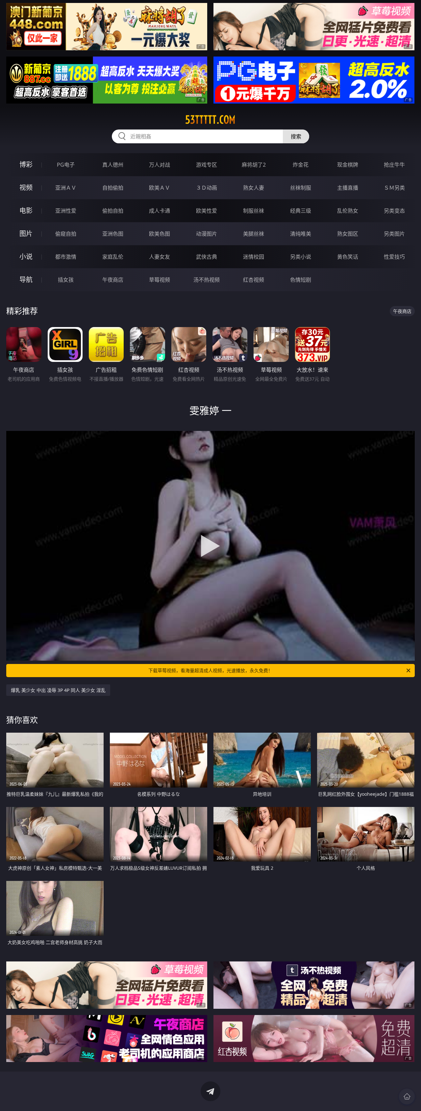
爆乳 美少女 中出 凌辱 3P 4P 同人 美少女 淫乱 (58, 690)
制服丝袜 (253, 210)
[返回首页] (407, 1096)
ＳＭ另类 (394, 187)
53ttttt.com (210, 119)
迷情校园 (253, 256)
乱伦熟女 (347, 210)
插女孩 (66, 279)
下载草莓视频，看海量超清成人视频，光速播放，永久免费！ (210, 670)
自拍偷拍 (112, 187)
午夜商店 (112, 279)
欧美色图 (159, 233)
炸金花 (301, 164)
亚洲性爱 (65, 210)
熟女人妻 (253, 187)
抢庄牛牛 (394, 164)
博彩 (26, 164)
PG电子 (66, 164)
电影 (26, 210)
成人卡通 (159, 210)
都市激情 (65, 256)
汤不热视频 (206, 279)
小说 (26, 256)
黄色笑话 (347, 256)
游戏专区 (206, 164)
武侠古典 (206, 256)
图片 (26, 233)
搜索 (296, 136)
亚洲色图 (112, 233)
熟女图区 (347, 233)
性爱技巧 (394, 256)
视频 (26, 187)
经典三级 (300, 210)
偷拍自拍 (112, 210)
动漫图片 (206, 233)
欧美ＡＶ (159, 187)
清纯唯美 (300, 233)
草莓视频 (159, 279)
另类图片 (394, 233)
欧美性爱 (206, 210)
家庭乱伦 (112, 256)
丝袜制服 (300, 187)
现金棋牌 (347, 164)
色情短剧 (300, 279)
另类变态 (394, 210)
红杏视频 (253, 279)
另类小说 (300, 256)
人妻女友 (159, 256)
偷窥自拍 (65, 233)
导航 (26, 279)
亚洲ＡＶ (65, 187)
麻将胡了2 (254, 164)
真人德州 (112, 164)
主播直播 (347, 187)
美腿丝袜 (253, 233)
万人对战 (159, 164)
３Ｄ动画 (206, 187)
